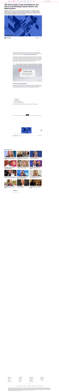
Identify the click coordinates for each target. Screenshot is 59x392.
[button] (45, 1)
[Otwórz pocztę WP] (43, 1)
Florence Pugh (20, 379)
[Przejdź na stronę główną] (8, 1)
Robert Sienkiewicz (8, 37)
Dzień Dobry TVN (42, 378)
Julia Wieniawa (20, 378)
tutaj (20, 390)
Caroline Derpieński (9, 381)
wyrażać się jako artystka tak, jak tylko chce (30, 54)
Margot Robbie (20, 381)
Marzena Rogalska (31, 381)
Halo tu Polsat (41, 379)
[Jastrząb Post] (13, 1)
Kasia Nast (9, 379)
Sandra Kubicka (9, 378)
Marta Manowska (31, 379)
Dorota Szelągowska (31, 378)
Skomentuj (40, 135)
